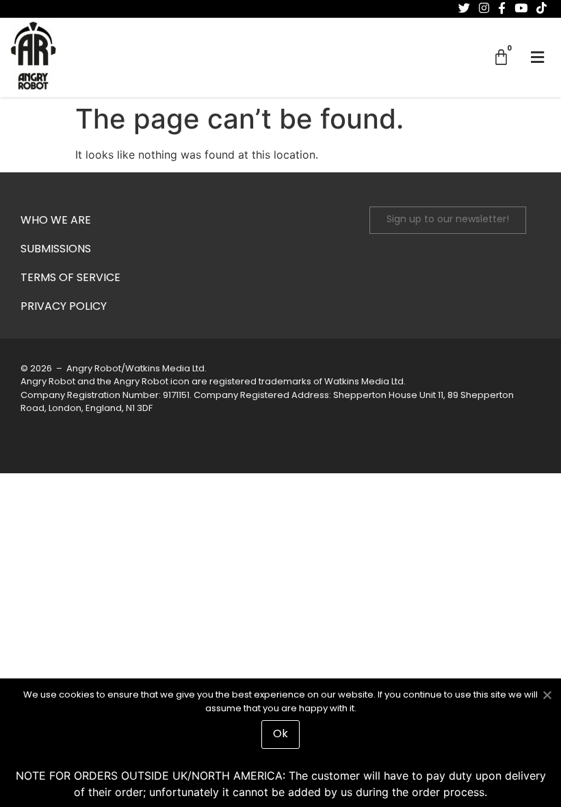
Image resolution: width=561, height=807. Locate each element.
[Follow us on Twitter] (464, 8)
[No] (547, 693)
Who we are (56, 220)
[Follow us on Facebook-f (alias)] (502, 8)
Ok (280, 734)
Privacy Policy (64, 307)
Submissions (56, 249)
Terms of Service (70, 278)
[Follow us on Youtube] (520, 8)
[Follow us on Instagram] (484, 8)
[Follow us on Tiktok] (541, 8)
